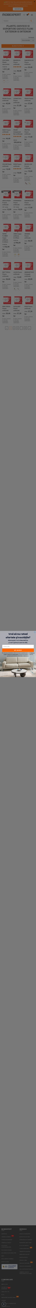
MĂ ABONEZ (18, 650)
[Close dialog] (34, 632)
